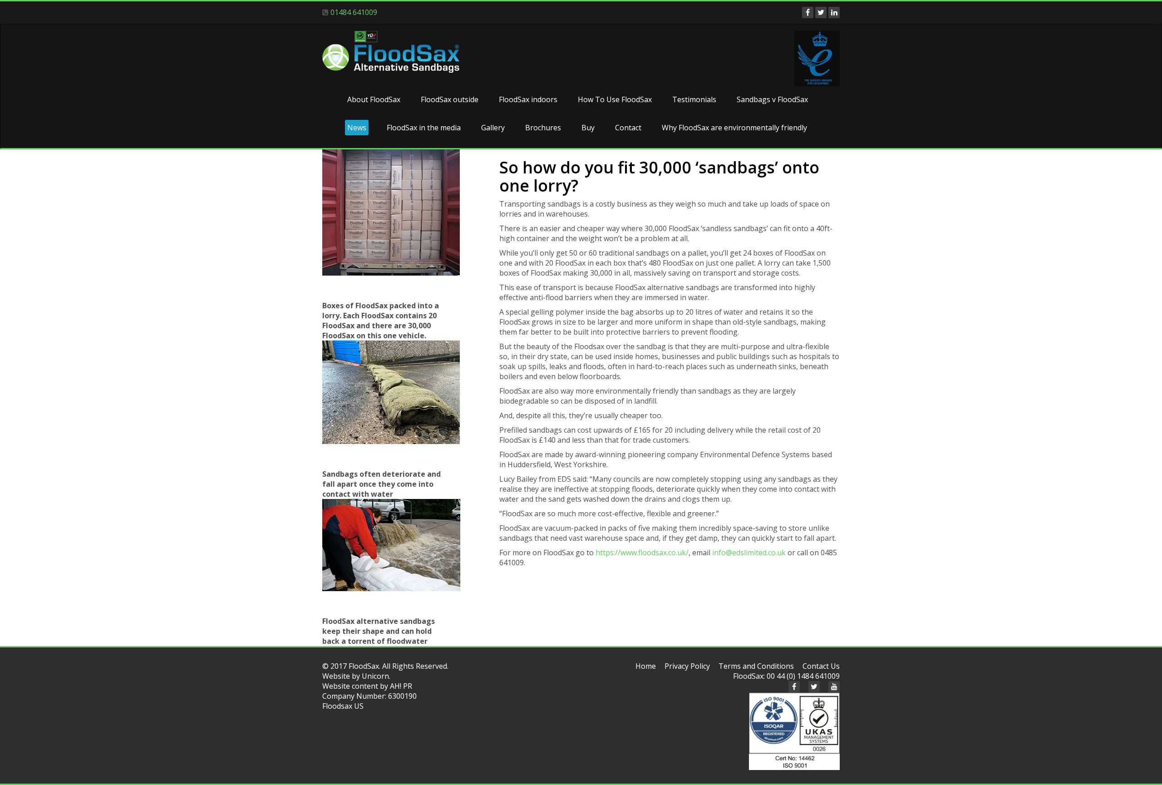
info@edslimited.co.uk (749, 553)
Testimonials (694, 99)
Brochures (543, 128)
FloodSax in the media (424, 128)
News (356, 128)
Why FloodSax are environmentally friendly (734, 128)
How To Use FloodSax (615, 99)
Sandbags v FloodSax (772, 99)
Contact (628, 128)
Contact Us (821, 666)
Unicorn (375, 676)
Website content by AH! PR (367, 686)
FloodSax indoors (528, 99)
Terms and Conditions (756, 666)
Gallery (493, 128)
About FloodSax (373, 99)
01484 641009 (353, 12)
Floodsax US (343, 706)
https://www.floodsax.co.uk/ (642, 553)
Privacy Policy (687, 666)
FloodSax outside (449, 99)
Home (645, 666)
